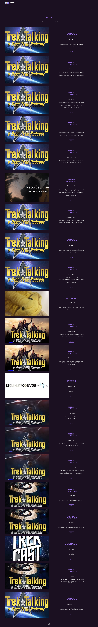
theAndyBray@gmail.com (83, 9)
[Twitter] (89, 9)
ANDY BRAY (12, 3)
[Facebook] (92, 9)
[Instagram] (91, 9)
